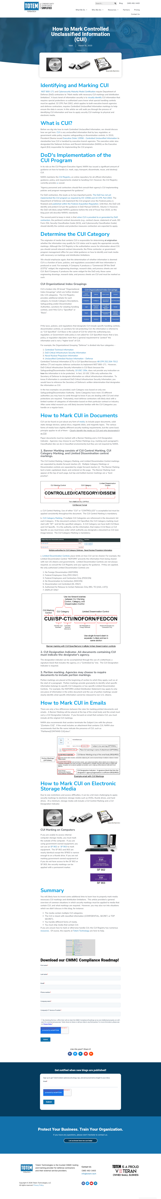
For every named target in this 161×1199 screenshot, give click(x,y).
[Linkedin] (95, 1183)
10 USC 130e (81, 370)
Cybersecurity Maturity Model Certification (77, 91)
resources (45, 930)
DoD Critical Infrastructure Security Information (65, 352)
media (82, 421)
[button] (115, 3)
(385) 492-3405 (133, 3)
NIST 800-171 (47, 91)
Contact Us (135, 14)
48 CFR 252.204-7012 (107, 361)
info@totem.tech (89, 1174)
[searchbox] (106, 3)
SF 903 (63, 846)
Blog (121, 3)
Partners (126, 10)
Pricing (137, 10)
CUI (84, 50)
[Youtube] (91, 1183)
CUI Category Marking (52, 518)
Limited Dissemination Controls (56, 556)
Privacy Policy (38, 1185)
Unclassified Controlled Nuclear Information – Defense (69, 358)
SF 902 (54, 846)
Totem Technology (81, 930)
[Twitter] (87, 1183)
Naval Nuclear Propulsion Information (61, 355)
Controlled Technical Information (59, 349)
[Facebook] (83, 1183)
